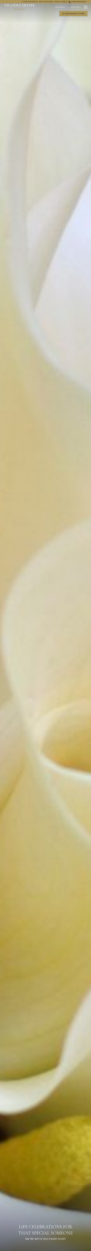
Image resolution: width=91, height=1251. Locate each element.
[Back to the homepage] (20, 7)
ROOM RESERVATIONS (73, 13)
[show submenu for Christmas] (68, 7)
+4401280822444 (78, 1)
